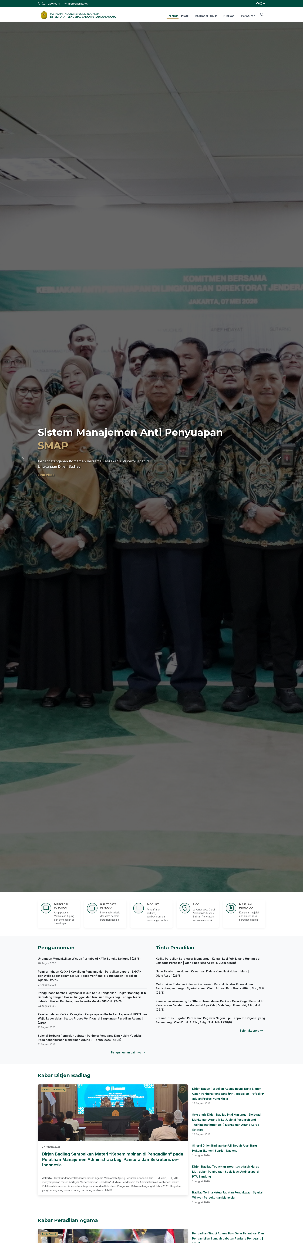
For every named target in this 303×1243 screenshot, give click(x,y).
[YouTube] (264, 3)
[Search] (262, 14)
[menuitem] (171, 15)
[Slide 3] (151, 887)
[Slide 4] (157, 887)
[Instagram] (261, 3)
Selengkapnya (250, 1030)
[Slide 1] (139, 887)
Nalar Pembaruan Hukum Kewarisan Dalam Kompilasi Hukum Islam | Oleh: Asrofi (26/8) (202, 973)
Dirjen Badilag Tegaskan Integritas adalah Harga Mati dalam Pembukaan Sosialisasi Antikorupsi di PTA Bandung (225, 1171)
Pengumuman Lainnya (126, 1052)
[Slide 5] (164, 887)
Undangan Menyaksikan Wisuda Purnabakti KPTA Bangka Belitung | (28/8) (89, 958)
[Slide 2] (145, 887)
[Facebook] (257, 3)
